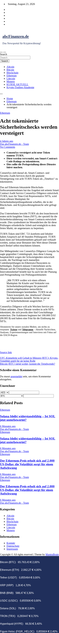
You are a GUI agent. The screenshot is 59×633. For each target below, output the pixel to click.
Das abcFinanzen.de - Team (14, 144)
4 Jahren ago (6, 141)
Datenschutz (13, 546)
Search (3, 54)
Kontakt (11, 543)
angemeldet (16, 376)
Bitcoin (10, 69)
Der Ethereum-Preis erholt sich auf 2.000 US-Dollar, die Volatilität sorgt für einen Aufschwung (27, 464)
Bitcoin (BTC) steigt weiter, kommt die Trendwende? (27, 363)
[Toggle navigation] (1, 52)
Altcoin (10, 66)
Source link (6, 352)
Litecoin (11, 78)
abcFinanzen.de (15, 36)
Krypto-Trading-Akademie (20, 87)
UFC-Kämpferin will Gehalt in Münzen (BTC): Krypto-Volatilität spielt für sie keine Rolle (29, 359)
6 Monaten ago (8, 426)
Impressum (12, 549)
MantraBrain (52, 554)
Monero (11, 81)
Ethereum (12, 75)
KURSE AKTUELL (17, 84)
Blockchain (12, 72)
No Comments (7, 147)
